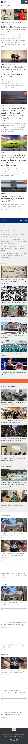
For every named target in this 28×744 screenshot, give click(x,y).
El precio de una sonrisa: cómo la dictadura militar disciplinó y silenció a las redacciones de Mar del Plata (13, 281)
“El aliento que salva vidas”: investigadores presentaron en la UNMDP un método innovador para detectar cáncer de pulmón (13, 458)
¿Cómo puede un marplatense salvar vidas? (12, 319)
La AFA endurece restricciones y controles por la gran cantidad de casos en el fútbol (12, 198)
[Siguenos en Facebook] (21, 220)
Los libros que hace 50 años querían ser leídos (13, 302)
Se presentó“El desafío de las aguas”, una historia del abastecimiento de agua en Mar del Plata (13, 692)
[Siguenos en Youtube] (26, 220)
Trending (3, 64)
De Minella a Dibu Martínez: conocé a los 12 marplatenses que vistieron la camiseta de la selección (14, 29)
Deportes (3, 22)
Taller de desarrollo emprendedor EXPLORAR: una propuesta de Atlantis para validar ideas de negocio (13, 575)
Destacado (9, 22)
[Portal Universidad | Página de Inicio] (6, 2)
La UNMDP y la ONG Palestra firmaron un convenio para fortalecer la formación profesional (12, 714)
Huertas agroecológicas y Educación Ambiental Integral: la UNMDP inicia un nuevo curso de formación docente (13, 248)
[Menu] (26, 2)
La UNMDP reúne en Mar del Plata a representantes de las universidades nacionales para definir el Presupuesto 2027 (14, 255)
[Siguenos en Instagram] (23, 220)
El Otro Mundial (17, 22)
